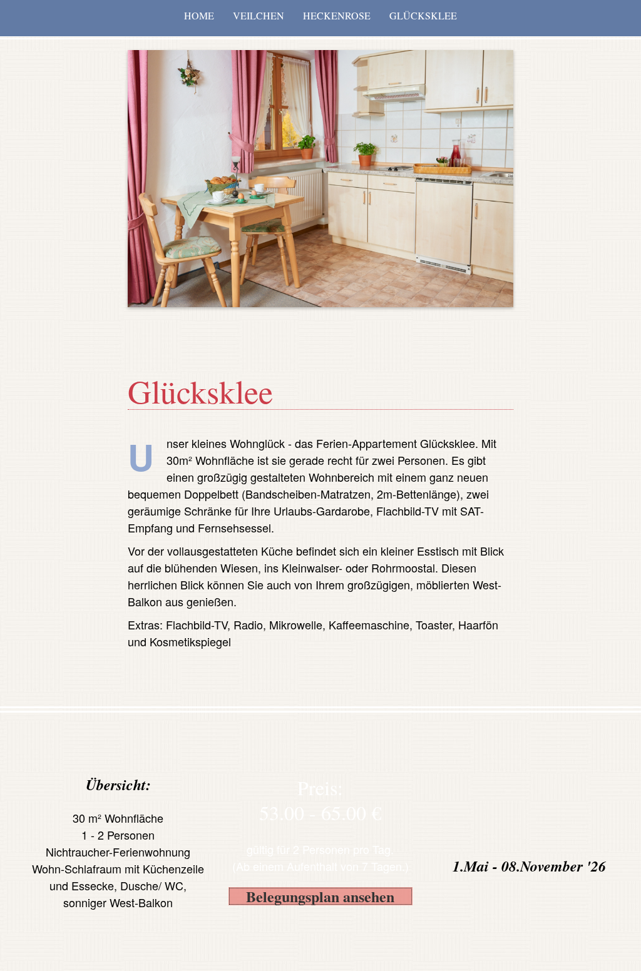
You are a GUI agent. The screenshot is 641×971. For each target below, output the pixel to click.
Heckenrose (337, 15)
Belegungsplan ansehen (320, 896)
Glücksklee (423, 15)
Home (199, 15)
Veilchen (258, 15)
